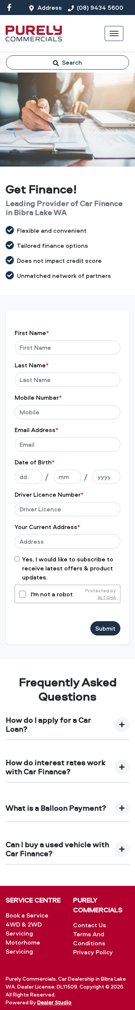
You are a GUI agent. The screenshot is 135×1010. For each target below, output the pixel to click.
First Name (32, 333)
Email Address (36, 430)
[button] (114, 33)
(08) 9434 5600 (100, 7)
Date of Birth (35, 462)
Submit (105, 628)
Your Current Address (47, 527)
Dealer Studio (54, 1002)
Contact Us (89, 925)
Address (50, 7)
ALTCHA (107, 597)
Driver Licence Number (49, 494)
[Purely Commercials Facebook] (11, 7)
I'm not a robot (52, 594)
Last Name (32, 365)
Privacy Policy (93, 952)
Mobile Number (38, 397)
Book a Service (27, 915)
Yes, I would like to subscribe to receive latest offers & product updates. (67, 568)
